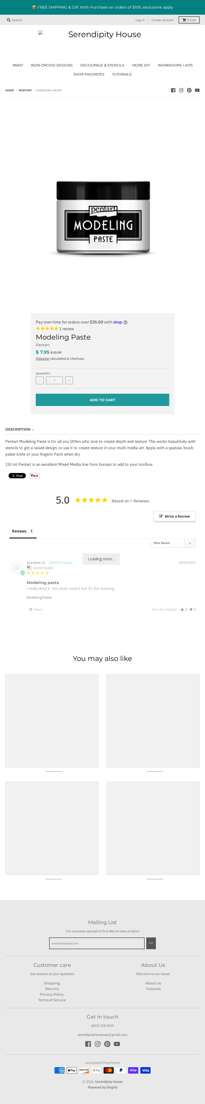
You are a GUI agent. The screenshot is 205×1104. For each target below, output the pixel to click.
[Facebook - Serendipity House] (173, 90)
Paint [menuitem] (18, 65)
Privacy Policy (52, 994)
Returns (52, 989)
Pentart (25, 90)
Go (151, 943)
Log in (140, 20)
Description (17, 429)
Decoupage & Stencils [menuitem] (102, 65)
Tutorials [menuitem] (122, 74)
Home (9, 90)
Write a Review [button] (177, 516)
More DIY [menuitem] (141, 65)
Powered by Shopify (102, 1087)
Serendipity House (109, 1082)
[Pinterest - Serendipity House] (189, 90)
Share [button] (37, 609)
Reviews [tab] (19, 531)
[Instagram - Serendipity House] (181, 90)
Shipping (42, 359)
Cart (191, 20)
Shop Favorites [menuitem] (88, 74)
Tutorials (153, 989)
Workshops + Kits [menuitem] (175, 65)
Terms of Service (52, 1000)
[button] (184, 609)
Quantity (43, 373)
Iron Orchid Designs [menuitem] (52, 65)
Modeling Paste (39, 597)
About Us (153, 983)
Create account (163, 20)
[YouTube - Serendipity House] (197, 90)
